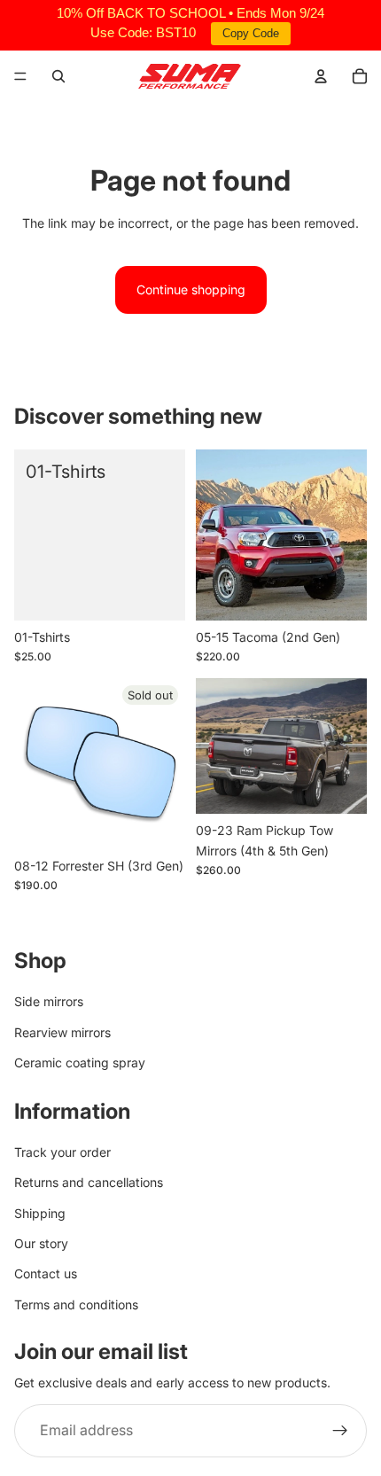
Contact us (45, 1274)
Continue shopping (190, 289)
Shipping (40, 1213)
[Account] (320, 76)
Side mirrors (48, 1002)
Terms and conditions (76, 1304)
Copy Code (250, 33)
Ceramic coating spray (79, 1063)
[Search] (58, 76)
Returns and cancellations (88, 1183)
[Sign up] (340, 1430)
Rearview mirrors (62, 1032)
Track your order (62, 1152)
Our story (41, 1243)
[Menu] (20, 76)
